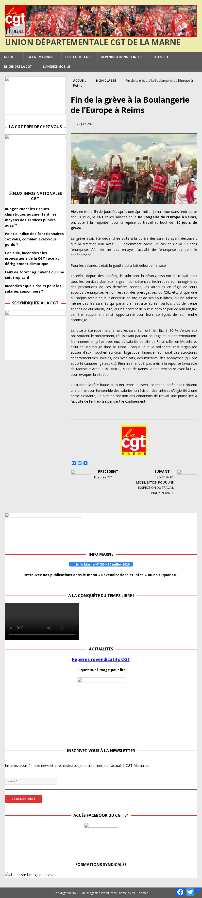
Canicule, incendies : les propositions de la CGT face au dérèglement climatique (32, 258)
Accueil (10, 57)
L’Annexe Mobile (56, 66)
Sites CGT (160, 57)
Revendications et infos (121, 57)
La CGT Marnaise (40, 57)
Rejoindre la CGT (18, 66)
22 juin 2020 (85, 124)
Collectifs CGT (77, 57)
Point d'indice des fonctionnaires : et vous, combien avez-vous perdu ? (34, 239)
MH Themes (140, 893)
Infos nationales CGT (43, 196)
